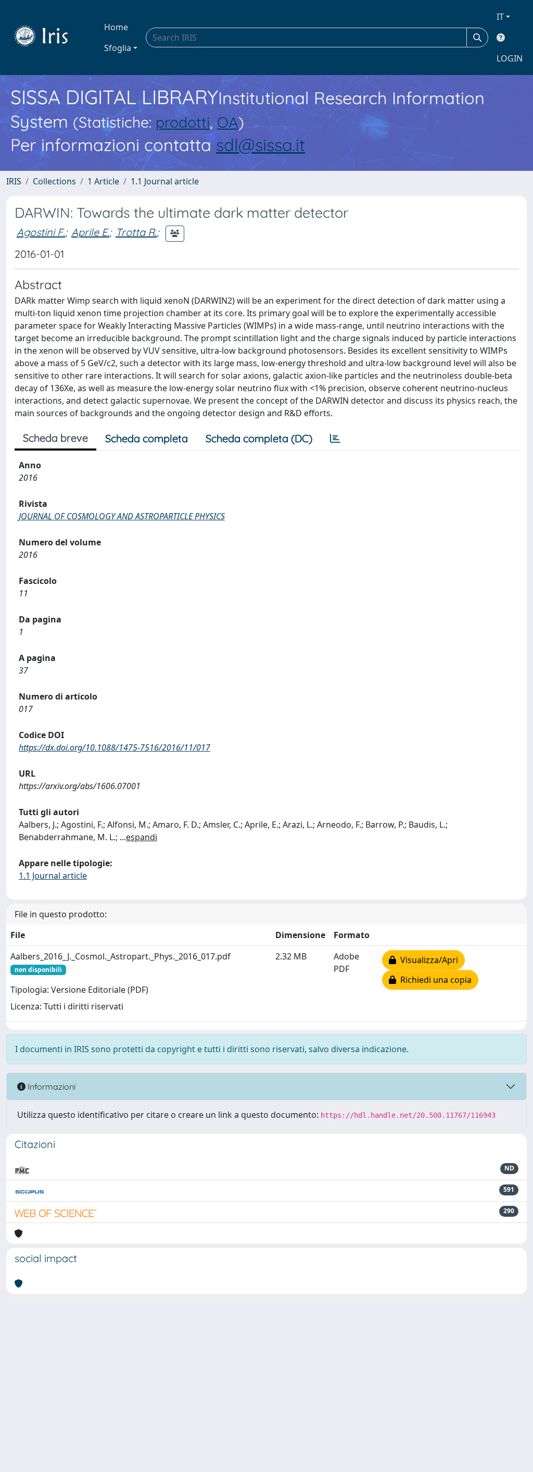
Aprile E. (90, 232)
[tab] (335, 439)
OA (227, 122)
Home (116, 27)
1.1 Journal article (165, 181)
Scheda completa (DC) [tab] (259, 438)
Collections (54, 181)
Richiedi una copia (434, 980)
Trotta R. (136, 232)
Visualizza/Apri (427, 960)
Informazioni (50, 1086)
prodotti (183, 122)
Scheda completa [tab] (146, 438)
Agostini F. (41, 232)
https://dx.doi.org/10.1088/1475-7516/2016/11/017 (114, 747)
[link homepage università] (49, 37)
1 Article (103, 181)
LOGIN (510, 58)
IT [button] (500, 16)
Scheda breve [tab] (55, 437)
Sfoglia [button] (117, 48)
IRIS (13, 181)
